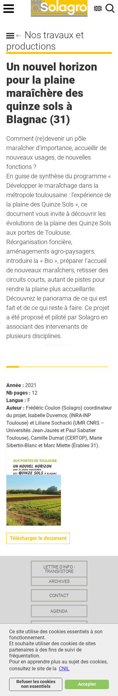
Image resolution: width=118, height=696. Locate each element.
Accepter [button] (87, 684)
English (98, 8)
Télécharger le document (38, 538)
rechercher (110, 8)
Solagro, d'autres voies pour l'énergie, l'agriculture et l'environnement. (59, 7)
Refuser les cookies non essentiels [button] (35, 684)
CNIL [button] (64, 669)
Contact (59, 595)
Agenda (59, 611)
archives (59, 581)
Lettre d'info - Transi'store (59, 569)
